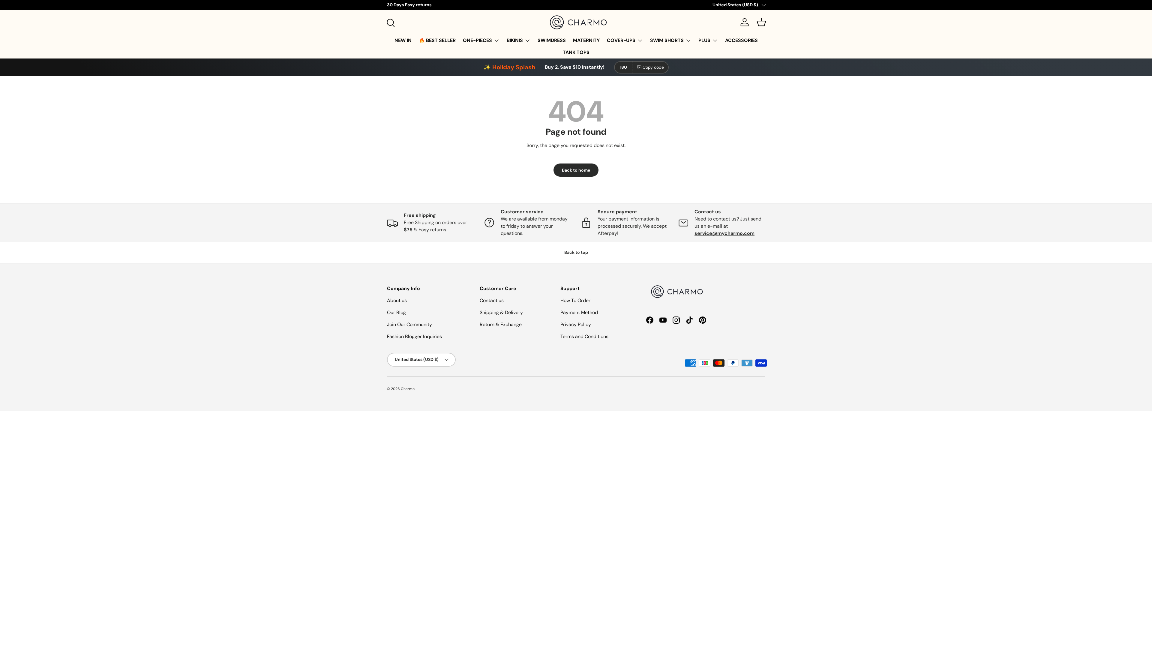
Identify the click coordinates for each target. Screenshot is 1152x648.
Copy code (653, 67)
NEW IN (403, 40)
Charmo (408, 388)
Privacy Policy (575, 324)
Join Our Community (409, 324)
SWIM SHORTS (667, 40)
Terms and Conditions (584, 336)
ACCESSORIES (741, 40)
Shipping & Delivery (501, 312)
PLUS (704, 40)
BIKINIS (515, 40)
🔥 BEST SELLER (437, 40)
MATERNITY (586, 40)
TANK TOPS (576, 52)
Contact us (492, 300)
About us (397, 300)
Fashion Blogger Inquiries (414, 336)
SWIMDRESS (552, 40)
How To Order (575, 300)
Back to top (576, 252)
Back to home (576, 170)
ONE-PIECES (477, 40)
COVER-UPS (621, 40)
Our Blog (396, 312)
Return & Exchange (501, 324)
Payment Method (579, 312)
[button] (761, 22)
